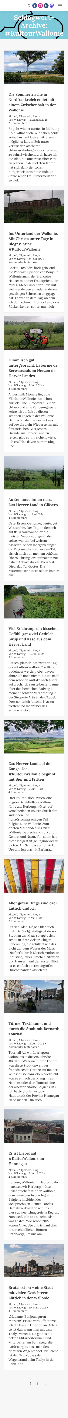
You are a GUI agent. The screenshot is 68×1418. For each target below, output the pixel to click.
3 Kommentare (17, 657)
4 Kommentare (17, 517)
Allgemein (25, 116)
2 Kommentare (17, 123)
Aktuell (12, 116)
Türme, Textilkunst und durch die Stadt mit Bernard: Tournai (33, 1028)
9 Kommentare (17, 921)
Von (17, 119)
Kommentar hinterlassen (23, 262)
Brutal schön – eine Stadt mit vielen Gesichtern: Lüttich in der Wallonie (30, 1292)
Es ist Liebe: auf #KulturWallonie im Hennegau (26, 1158)
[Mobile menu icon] (60, 5)
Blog (35, 116)
